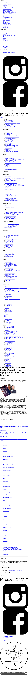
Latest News (5, 46)
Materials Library (9, 245)
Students (4, 538)
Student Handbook (7, 23)
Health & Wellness (7, 9)
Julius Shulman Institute (10, 242)
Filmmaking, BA (9, 141)
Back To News (5, 554)
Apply (1, 117)
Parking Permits (6, 20)
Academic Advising (9, 274)
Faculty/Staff (5, 481)
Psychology (5, 530)
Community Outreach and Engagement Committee (16, 288)
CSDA (4, 472)
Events (4, 478)
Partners (7, 308)
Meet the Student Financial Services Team (14, 212)
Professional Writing (7, 527)
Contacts (7, 314)
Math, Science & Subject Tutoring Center (11, 13)
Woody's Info (5, 26)
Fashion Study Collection (10, 240)
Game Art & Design (9, 144)
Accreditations (8, 296)
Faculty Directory (9, 304)
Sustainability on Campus (10, 264)
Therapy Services (9, 263)
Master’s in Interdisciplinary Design (13, 163)
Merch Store (5, 15)
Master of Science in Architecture (12, 161)
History (7, 293)
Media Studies (5, 522)
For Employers (8, 297)
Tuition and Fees (9, 205)
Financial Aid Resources (10, 216)
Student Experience (9, 254)
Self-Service (5, 22)
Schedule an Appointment (13, 224)
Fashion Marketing (9, 140)
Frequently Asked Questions (9, 52)
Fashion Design (8, 139)
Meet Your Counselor (12, 225)
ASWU (7, 237)
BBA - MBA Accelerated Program (9, 464)
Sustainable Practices (7, 543)
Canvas (4, 16)
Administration (8, 305)
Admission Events (12, 226)
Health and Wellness (9, 269)
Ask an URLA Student (10, 189)
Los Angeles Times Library (11, 169)
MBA (4, 519)
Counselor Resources (10, 228)
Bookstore (5, 5)
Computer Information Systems (12, 137)
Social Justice (5, 535)
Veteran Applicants (9, 181)
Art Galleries (8, 236)
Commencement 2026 (7, 17)
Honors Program (9, 241)
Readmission (8, 187)
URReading (8, 262)
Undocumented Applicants (11, 183)
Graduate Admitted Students (11, 200)
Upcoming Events (6, 47)
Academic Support (9, 268)
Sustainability (5, 541)
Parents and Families (9, 290)
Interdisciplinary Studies (10, 146)
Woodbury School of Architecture (9, 125)
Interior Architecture (7, 508)
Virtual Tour (8, 322)
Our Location (8, 294)
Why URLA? (8, 176)
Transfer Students (9, 179)
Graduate (7, 320)
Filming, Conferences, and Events (12, 299)
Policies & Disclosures (7, 638)
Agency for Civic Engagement (12, 235)
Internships (7, 164)
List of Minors (8, 165)
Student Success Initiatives (11, 265)
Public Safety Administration (11, 151)
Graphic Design (6, 494)
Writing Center (6, 27)
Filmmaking (5, 489)
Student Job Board (7, 24)
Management (8, 149)
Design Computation (7, 475)
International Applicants (10, 180)
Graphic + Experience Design (11, 145)
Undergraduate (8, 319)
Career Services (8, 271)
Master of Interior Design (10, 160)
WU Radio (7, 247)
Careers (7, 309)
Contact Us (7, 306)
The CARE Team (9, 266)
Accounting (7, 132)
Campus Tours (8, 227)
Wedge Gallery (8, 246)
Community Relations (7, 470)
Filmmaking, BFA (9, 143)
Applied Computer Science (8, 456)
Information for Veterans (10, 218)
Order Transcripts (6, 18)
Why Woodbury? (9, 289)
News (6, 295)
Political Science (6, 524)
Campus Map (8, 310)
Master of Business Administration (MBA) (14, 159)
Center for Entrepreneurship (11, 239)
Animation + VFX (9, 133)
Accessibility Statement (8, 636)
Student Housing (9, 256)
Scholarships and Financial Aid (12, 214)
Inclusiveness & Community (11, 286)
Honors (4, 502)
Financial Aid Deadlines (10, 217)
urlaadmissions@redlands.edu (15, 570)
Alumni (4, 315)
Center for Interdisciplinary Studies (12, 123)
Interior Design (8, 148)
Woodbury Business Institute (11, 126)
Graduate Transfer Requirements (12, 197)
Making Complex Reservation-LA (10, 12)
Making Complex (9, 244)
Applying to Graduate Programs (12, 195)
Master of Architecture (10, 158)
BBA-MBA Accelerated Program (12, 135)
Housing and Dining (9, 207)
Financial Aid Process (10, 213)
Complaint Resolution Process (9, 7)
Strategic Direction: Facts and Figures (13, 291)
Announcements (6, 453)
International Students (7, 10)
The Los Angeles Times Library (9, 11)
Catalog (4, 6)
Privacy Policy (6, 637)
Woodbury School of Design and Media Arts (10, 121)
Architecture (8, 134)
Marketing (7, 150)
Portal (4, 21)
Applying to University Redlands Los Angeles (15, 178)
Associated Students (7, 4)
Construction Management (11, 138)
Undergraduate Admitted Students (12, 184)
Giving (4, 316)
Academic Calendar (9, 168)
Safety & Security (9, 253)
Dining (6, 255)
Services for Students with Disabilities (13, 270)
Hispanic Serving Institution (8, 497)
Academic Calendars (7, 2)
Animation (5, 451)
